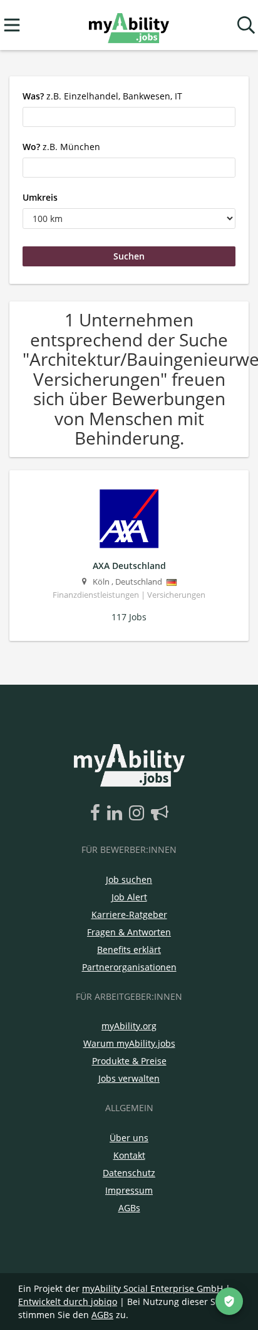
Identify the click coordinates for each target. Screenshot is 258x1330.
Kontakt (129, 1155)
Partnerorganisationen (129, 967)
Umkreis (40, 197)
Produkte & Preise (129, 1061)
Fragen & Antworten (129, 932)
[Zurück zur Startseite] (128, 25)
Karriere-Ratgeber (129, 914)
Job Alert (129, 897)
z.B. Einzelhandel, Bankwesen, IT (102, 96)
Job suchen (129, 879)
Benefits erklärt (129, 949)
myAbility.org (129, 1026)
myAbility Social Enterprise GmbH (152, 1288)
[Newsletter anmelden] (159, 813)
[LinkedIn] (116, 813)
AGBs (129, 1208)
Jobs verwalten (129, 1078)
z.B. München (61, 147)
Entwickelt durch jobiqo (67, 1301)
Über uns (129, 1138)
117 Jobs (129, 617)
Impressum (129, 1190)
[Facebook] (97, 813)
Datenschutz (129, 1173)
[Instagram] (138, 813)
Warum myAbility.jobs (129, 1043)
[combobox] (129, 117)
